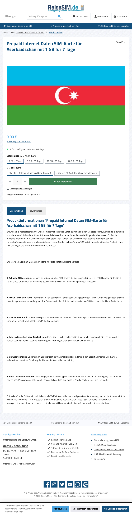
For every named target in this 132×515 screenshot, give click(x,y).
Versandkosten (45, 492)
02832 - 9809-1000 (15, 446)
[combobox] (41, 16)
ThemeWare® (92, 495)
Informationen (99, 434)
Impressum (99, 459)
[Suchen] (59, 16)
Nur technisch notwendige (85, 508)
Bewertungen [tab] (35, 211)
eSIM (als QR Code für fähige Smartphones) (77, 173)
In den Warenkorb (63, 181)
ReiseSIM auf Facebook (105, 445)
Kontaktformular (26, 463)
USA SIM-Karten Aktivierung (107, 454)
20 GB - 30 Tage (75, 161)
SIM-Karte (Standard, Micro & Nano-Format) (30, 173)
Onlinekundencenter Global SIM (109, 449)
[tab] (16, 211)
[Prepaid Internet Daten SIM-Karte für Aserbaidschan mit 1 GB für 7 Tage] (66, 95)
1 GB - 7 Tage (15, 161)
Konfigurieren (60, 508)
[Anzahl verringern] (10, 181)
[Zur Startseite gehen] (66, 8)
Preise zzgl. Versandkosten (19, 141)
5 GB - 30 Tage (34, 161)
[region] (66, 95)
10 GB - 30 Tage (54, 161)
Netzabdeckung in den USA (106, 440)
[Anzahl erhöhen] (25, 181)
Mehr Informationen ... (15, 511)
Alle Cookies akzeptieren (115, 508)
